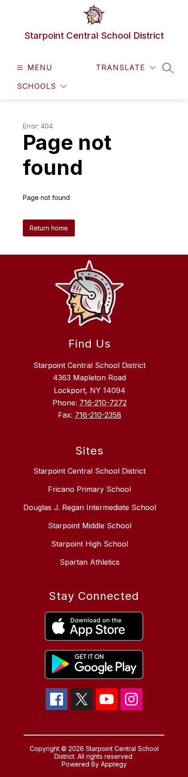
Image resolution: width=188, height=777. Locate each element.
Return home (49, 228)
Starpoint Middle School (89, 525)
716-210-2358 (98, 414)
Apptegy (114, 764)
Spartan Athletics (90, 562)
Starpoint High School (89, 543)
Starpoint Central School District (89, 470)
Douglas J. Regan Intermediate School (89, 507)
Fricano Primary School (89, 489)
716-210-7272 (103, 402)
